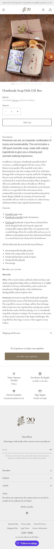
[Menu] (6, 9)
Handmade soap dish (14, 217)
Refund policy (13, 524)
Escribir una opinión (27, 356)
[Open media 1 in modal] (27, 48)
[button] (43, 9)
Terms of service (40, 524)
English (30, 532)
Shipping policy (12, 528)
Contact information (39, 528)
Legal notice (25, 528)
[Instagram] (27, 513)
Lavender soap (11, 214)
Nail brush (9, 222)
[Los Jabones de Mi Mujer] (27, 10)
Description (7, 137)
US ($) (23, 532)
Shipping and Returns (11, 333)
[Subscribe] (48, 449)
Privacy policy (26, 524)
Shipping (15, 100)
